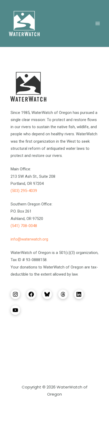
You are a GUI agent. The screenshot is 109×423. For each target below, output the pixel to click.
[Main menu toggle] (98, 23)
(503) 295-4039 (24, 190)
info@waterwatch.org (29, 239)
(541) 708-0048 (24, 225)
